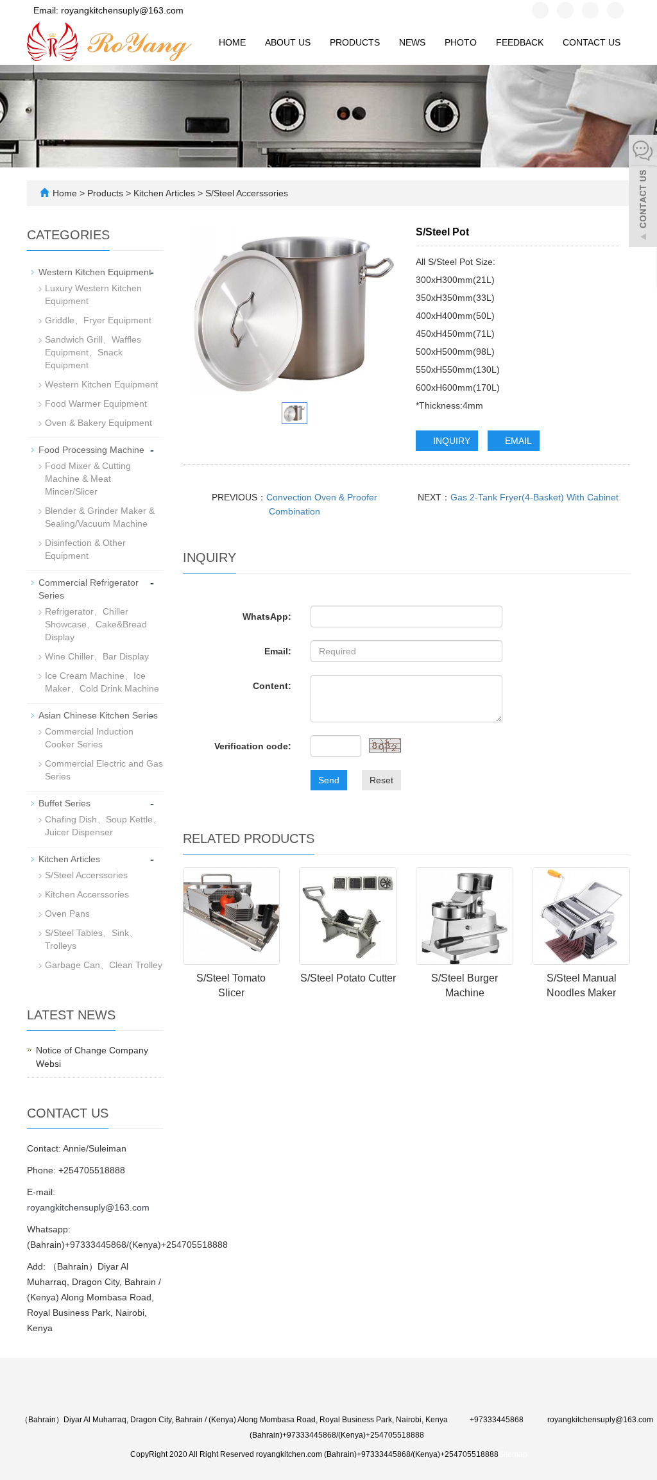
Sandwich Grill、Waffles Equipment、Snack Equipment (93, 352)
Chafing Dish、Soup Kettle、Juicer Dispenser (103, 825)
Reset (381, 780)
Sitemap (513, 1454)
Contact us (591, 42)
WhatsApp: (267, 616)
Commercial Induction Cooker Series (89, 737)
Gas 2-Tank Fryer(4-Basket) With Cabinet (534, 497)
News (412, 42)
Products (355, 42)
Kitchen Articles (164, 193)
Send (328, 780)
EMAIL (517, 441)
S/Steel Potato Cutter (348, 978)
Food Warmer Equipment (96, 403)
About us (288, 42)
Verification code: (252, 746)
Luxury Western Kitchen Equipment (93, 294)
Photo (461, 42)
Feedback (519, 42)
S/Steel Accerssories (245, 193)
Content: (272, 686)
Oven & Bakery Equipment (98, 423)
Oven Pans (67, 913)
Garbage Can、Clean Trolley (103, 965)
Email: (277, 651)
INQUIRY (450, 441)
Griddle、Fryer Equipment (98, 320)
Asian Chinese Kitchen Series (98, 715)
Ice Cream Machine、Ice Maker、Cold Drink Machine (102, 681)
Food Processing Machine (91, 450)
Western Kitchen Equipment (94, 272)
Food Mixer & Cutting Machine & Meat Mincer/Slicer (88, 479)
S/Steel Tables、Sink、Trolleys (91, 939)
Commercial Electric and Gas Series (104, 769)
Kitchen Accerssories (87, 894)
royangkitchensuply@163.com (88, 1207)
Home (232, 42)
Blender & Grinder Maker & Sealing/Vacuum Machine (100, 517)
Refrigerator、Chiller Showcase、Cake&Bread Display (96, 624)
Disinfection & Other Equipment (85, 549)
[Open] (643, 192)
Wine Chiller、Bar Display (97, 656)
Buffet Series (64, 803)
